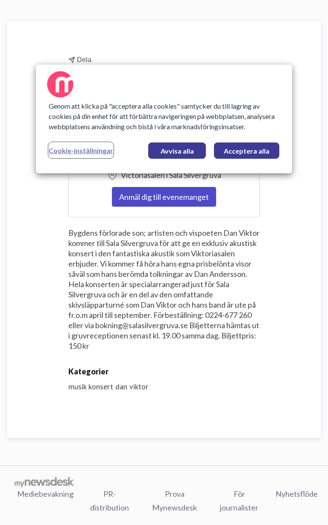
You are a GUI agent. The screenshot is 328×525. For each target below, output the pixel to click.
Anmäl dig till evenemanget (164, 197)
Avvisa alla (177, 151)
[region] (164, 119)
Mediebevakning (45, 493)
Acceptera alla (246, 151)
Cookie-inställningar (81, 150)
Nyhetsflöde (296, 493)
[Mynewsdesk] (44, 481)
